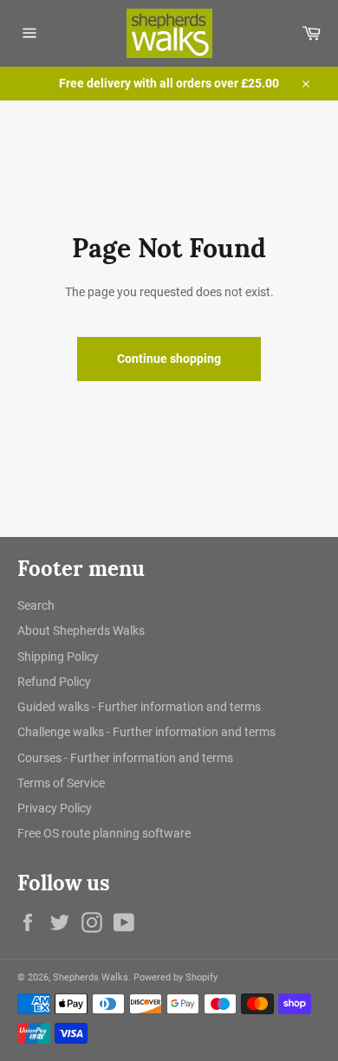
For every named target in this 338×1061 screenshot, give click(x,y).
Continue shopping (169, 359)
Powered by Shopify (175, 977)
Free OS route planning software (104, 833)
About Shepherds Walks (81, 630)
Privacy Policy (54, 808)
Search (36, 605)
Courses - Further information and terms (125, 758)
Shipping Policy (58, 656)
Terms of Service (61, 783)
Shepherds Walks (90, 977)
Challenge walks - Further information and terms (146, 732)
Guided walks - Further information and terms (139, 707)
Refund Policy (54, 682)
